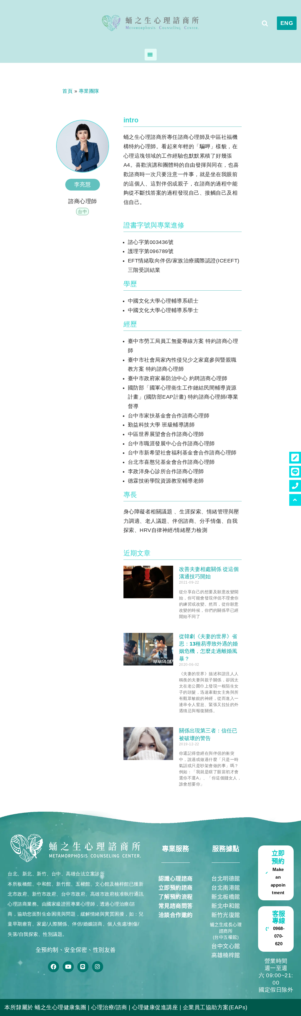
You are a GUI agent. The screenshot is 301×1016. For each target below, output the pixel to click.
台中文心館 (225, 946)
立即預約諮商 (175, 888)
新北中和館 (225, 906)
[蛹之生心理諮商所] (150, 23)
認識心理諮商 (175, 879)
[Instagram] (97, 966)
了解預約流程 (175, 897)
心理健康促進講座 (155, 1007)
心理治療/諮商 (109, 1007)
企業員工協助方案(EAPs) (215, 1007)
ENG (286, 23)
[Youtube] (68, 966)
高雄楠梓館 (225, 955)
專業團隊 (89, 91)
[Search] (265, 23)
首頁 (67, 91)
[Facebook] (53, 966)
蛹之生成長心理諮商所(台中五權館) (226, 931)
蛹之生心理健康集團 (60, 1007)
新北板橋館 (225, 897)
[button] (295, 500)
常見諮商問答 (175, 906)
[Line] (82, 966)
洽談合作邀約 (175, 915)
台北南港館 (225, 888)
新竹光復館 (225, 915)
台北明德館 (225, 879)
